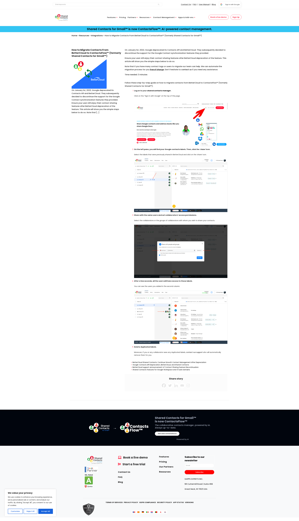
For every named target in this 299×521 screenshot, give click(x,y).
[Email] (182, 385)
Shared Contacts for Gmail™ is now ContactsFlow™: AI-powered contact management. (149, 29)
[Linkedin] (176, 385)
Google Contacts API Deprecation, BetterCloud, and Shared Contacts (161, 365)
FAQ (120, 477)
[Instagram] (188, 385)
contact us (186, 69)
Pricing (163, 461)
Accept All (45, 511)
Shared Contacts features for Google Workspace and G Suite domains (161, 370)
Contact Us (124, 472)
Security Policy (164, 502)
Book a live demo (135, 457)
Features (164, 456)
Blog (120, 482)
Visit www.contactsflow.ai (167, 434)
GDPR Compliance (147, 502)
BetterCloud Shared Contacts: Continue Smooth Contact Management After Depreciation (169, 362)
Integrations (97, 35)
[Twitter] (170, 385)
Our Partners (166, 466)
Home (74, 35)
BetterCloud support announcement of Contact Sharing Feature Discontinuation (166, 367)
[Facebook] (164, 385)
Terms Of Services (114, 502)
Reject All (30, 511)
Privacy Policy (131, 502)
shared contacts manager (159, 91)
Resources (84, 35)
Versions (189, 502)
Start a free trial (134, 464)
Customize (15, 511)
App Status (178, 502)
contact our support (194, 352)
